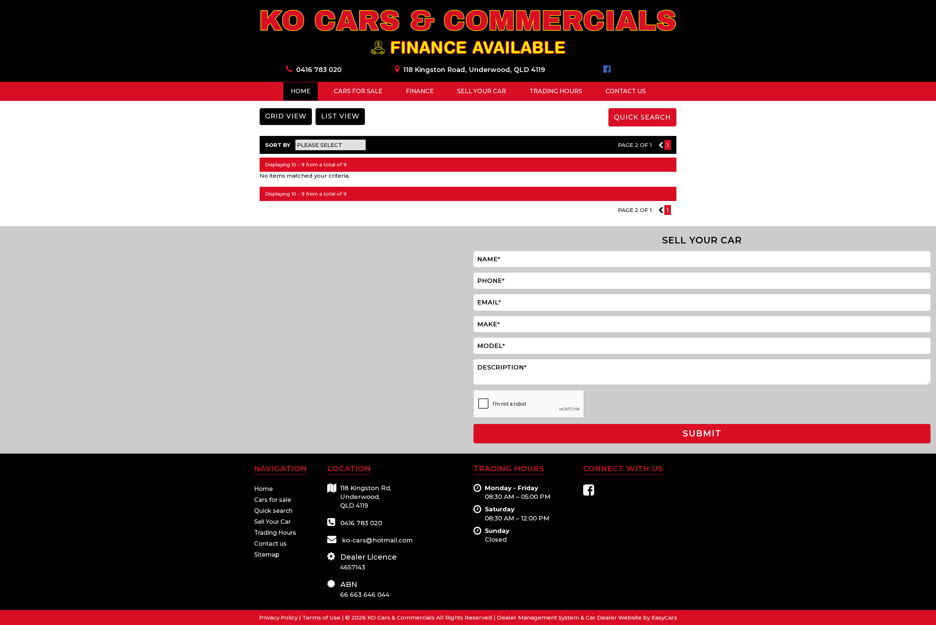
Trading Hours (555, 91)
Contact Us (625, 91)
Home (300, 91)
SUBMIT (702, 433)
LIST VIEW (340, 116)
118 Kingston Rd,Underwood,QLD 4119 (365, 497)
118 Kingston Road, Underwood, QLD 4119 (474, 70)
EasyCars (664, 617)
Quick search (273, 510)
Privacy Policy (279, 617)
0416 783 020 (318, 70)
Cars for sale (272, 499)
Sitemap (266, 554)
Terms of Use (322, 617)
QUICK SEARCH (642, 117)
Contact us (270, 543)
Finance (420, 91)
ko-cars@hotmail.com (376, 540)
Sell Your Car (481, 91)
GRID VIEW (285, 116)
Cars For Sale (358, 91)
